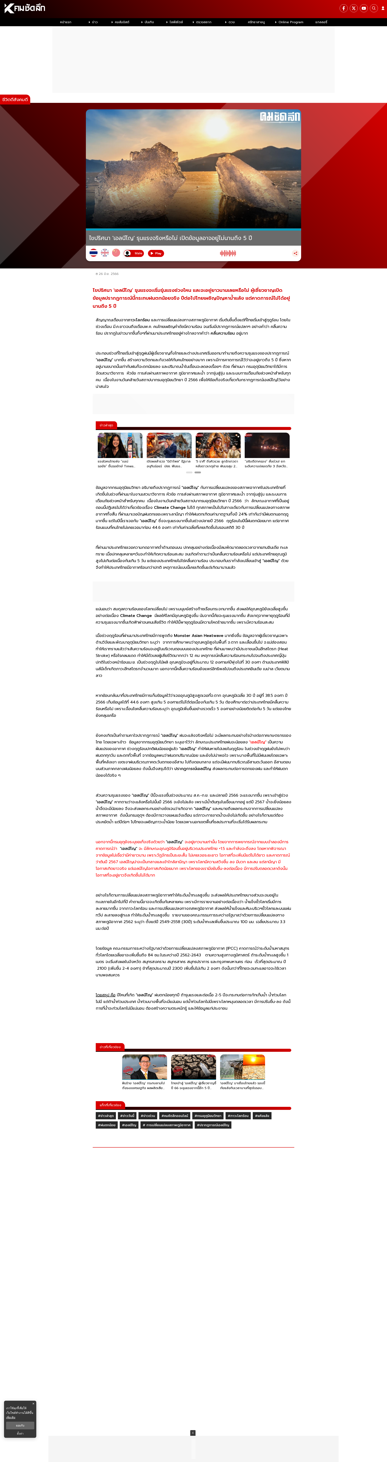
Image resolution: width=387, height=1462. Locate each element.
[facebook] (344, 8)
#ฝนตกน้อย (106, 1125)
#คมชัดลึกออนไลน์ (174, 1115)
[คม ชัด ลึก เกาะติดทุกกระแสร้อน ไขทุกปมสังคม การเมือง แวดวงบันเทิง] (193, 9)
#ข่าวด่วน (148, 1115)
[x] (354, 8)
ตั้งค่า (20, 1433)
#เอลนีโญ (129, 1125)
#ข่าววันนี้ (127, 1115)
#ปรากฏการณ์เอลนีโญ (213, 1125)
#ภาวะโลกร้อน (238, 1115)
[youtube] (364, 8)
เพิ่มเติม (10, 1417)
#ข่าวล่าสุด (106, 1115)
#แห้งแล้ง (262, 1115)
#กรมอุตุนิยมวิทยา (208, 1115)
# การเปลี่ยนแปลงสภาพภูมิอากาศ (166, 1125)
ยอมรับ (20, 1425)
